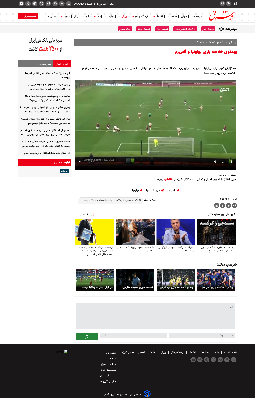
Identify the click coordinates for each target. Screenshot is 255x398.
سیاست (198, 17)
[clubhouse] (28, 3)
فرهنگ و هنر (141, 17)
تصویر (67, 17)
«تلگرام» (168, 179)
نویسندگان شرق (108, 376)
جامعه (173, 17)
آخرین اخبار (62, 64)
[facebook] (222, 205)
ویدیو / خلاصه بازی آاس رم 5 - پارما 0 (217, 287)
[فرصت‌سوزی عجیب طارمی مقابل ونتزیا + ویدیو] (135, 280)
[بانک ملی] (45, 53)
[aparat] (34, 3)
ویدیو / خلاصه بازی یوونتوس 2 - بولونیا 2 (176, 287)
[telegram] (48, 3)
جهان (183, 17)
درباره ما (112, 358)
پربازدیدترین (44, 64)
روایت (110, 17)
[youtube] (21, 3)
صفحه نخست (230, 352)
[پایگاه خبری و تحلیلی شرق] (221, 20)
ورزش (124, 17)
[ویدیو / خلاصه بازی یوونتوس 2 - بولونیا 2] (176, 280)
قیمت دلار (208, 29)
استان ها (52, 17)
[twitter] (41, 3)
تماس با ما (111, 353)
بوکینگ (64, 171)
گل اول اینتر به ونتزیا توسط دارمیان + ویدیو (97, 287)
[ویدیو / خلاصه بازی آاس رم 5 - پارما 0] (216, 280)
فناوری (86, 17)
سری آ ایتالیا (153, 190)
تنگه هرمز (125, 29)
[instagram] (55, 3)
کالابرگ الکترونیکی (185, 29)
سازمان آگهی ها (108, 381)
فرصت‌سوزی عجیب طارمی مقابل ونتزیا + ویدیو (138, 287)
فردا (98, 17)
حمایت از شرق (108, 364)
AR (222, 3)
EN (228, 3)
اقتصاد (159, 17)
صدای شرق (128, 352)
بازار (76, 17)
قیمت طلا (162, 29)
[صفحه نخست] (234, 3)
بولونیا (136, 190)
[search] (68, 3)
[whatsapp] (216, 205)
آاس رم (172, 190)
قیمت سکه (144, 29)
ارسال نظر (87, 336)
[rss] (62, 3)
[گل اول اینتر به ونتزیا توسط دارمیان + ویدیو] (95, 280)
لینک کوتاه (149, 200)
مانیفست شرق (108, 370)
